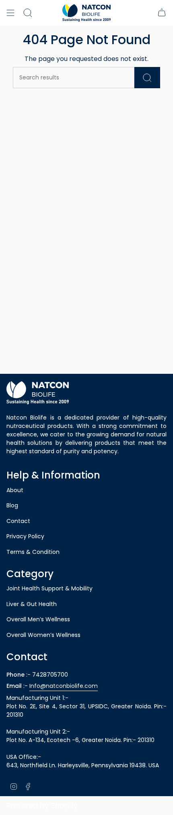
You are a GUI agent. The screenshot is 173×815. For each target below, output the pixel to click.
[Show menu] (10, 13)
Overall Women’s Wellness (43, 635)
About (14, 490)
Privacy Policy (25, 536)
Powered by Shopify (42, 806)
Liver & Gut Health (31, 604)
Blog (12, 505)
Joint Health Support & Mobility (49, 588)
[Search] (27, 13)
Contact (18, 521)
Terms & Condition (33, 552)
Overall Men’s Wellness (38, 619)
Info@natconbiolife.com (63, 686)
